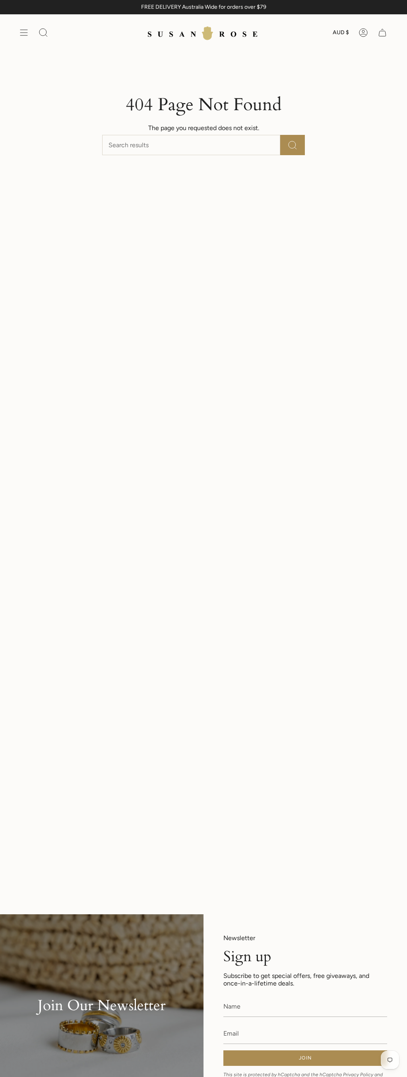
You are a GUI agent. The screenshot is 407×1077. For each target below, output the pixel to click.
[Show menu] (24, 32)
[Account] (363, 32)
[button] (43, 32)
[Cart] (382, 32)
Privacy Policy (358, 1074)
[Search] (292, 145)
